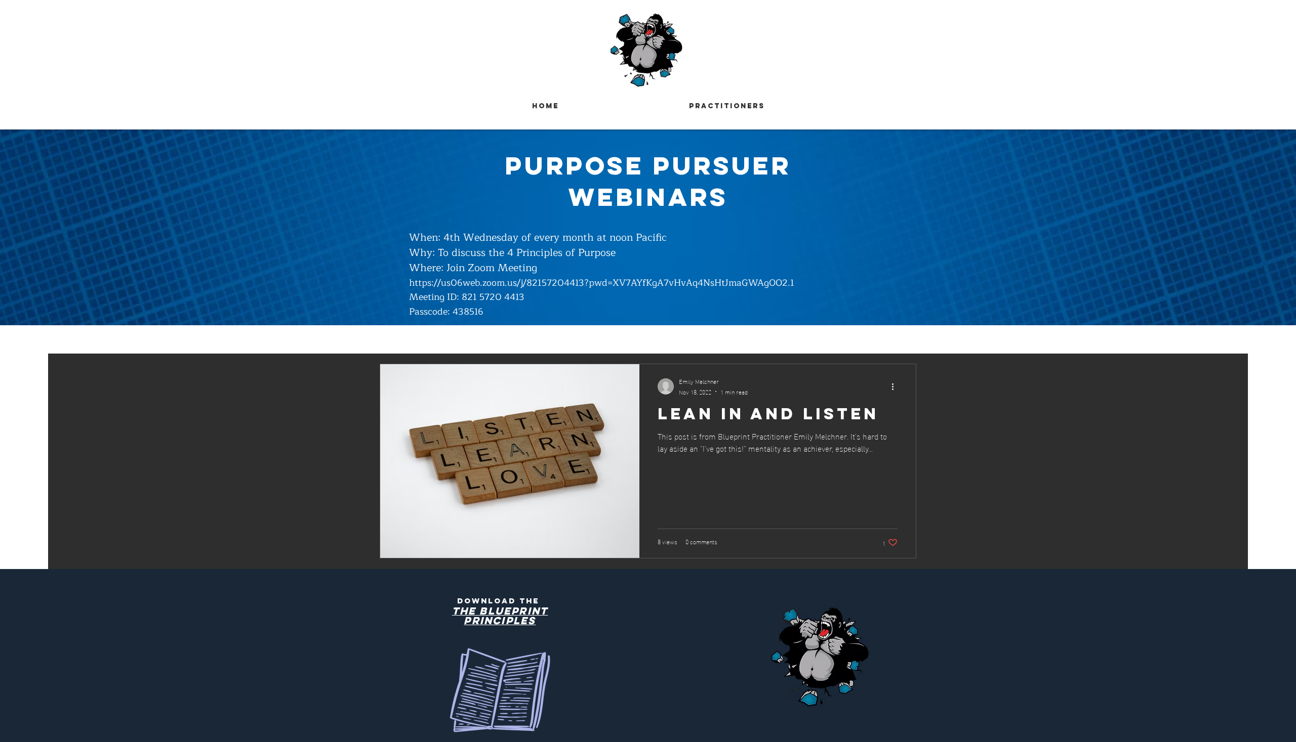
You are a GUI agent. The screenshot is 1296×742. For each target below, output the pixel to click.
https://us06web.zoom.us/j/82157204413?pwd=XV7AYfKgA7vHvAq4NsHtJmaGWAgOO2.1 (601, 282)
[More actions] (896, 386)
